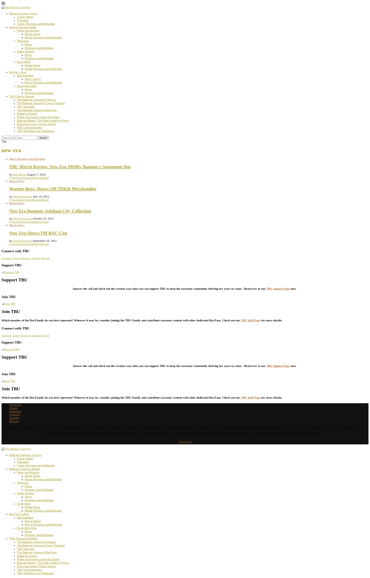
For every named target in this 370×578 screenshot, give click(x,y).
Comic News (25, 17)
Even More (24, 62)
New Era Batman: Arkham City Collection (50, 211)
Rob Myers (19, 174)
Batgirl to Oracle (27, 113)
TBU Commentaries (29, 127)
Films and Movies (28, 30)
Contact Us (185, 441)
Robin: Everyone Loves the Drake (38, 117)
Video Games (25, 51)
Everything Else (27, 86)
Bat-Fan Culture (18, 72)
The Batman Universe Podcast (36, 99)
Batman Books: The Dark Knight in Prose (43, 120)
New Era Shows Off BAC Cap (38, 233)
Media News (32, 65)
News (28, 44)
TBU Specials (25, 106)
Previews (23, 20)
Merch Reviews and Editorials (43, 82)
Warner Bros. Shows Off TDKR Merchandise (52, 188)
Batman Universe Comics (23, 13)
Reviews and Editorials (39, 48)
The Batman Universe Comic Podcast (41, 103)
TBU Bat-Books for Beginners (35, 131)
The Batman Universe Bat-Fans (37, 110)
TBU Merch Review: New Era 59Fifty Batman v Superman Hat (70, 166)
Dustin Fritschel (22, 196)
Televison (23, 41)
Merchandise (25, 75)
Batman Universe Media (22, 27)
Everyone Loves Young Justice (36, 124)
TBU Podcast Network (21, 96)
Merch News (33, 79)
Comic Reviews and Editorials (36, 23)
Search (43, 137)
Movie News (32, 34)
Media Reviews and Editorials (43, 68)
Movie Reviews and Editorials (43, 37)
